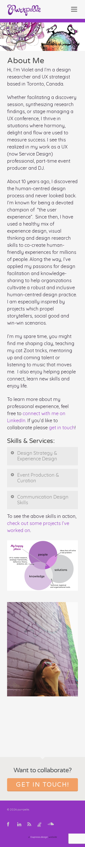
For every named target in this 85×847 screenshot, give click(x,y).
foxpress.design (39, 837)
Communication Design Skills (42, 499)
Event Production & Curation (38, 477)
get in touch (62, 427)
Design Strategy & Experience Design (37, 456)
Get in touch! (42, 784)
